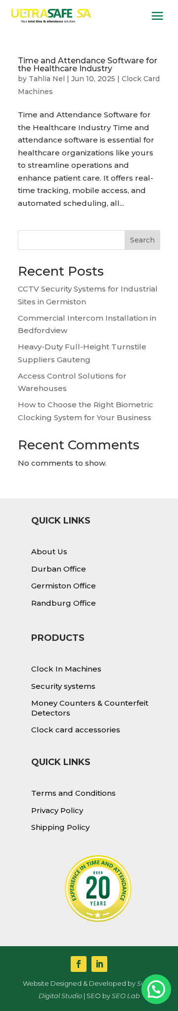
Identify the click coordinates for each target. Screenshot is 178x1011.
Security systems (63, 686)
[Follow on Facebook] (79, 964)
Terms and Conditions (73, 793)
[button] (156, 989)
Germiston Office (63, 585)
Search (142, 240)
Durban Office (58, 569)
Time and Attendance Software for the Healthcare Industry (87, 64)
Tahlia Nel (47, 78)
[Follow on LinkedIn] (99, 964)
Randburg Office (63, 603)
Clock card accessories (75, 729)
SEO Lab (126, 996)
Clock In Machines (66, 669)
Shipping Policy (60, 827)
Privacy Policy (57, 810)
